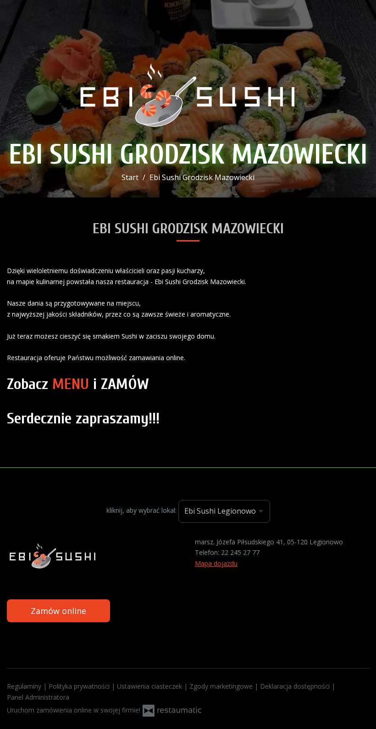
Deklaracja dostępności (296, 686)
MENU (70, 384)
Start (130, 177)
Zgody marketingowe (221, 686)
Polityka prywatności (80, 686)
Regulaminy (25, 686)
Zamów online (58, 610)
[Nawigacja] (359, 12)
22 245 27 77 (240, 552)
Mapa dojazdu (216, 563)
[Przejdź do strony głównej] (188, 91)
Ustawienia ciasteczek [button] (150, 686)
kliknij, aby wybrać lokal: (141, 510)
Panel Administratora (38, 697)
